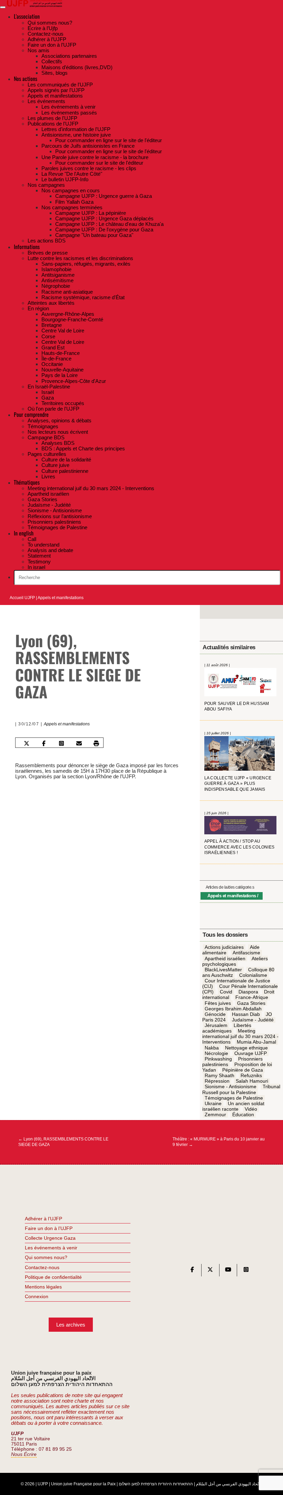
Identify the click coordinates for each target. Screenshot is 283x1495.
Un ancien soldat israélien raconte (233, 1106)
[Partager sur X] (26, 743)
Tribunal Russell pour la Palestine (241, 1089)
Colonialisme (253, 975)
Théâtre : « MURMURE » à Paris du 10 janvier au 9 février (219, 1142)
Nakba (212, 1048)
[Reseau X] (210, 1271)
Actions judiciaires (224, 947)
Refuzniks (251, 1075)
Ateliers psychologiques (234, 961)
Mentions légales (43, 1287)
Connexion (36, 1296)
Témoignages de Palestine (234, 1098)
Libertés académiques (226, 1028)
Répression (217, 1081)
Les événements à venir (51, 1247)
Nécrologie (216, 1053)
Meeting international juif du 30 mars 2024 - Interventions (240, 1036)
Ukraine (213, 1103)
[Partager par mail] (78, 743)
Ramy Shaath (219, 1075)
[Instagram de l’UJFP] (246, 1271)
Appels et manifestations (61, 597)
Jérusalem (216, 1025)
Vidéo (251, 1109)
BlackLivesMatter (223, 969)
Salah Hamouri (252, 1081)
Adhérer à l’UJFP (43, 1218)
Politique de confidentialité (53, 1277)
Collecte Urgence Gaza (50, 1238)
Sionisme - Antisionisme (230, 1087)
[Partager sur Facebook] (43, 743)
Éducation (243, 1114)
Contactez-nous (42, 1267)
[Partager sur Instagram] (61, 743)
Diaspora (248, 992)
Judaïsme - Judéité (253, 1019)
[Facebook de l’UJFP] (192, 1271)
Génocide (215, 1014)
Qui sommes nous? (46, 1257)
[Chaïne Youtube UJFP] (228, 1271)
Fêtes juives (218, 1003)
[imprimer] (96, 743)
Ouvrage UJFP (250, 1053)
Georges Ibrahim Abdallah (233, 1008)
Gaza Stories (251, 1003)
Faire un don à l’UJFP (48, 1228)
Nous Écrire (24, 1454)
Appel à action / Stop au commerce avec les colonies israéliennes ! (239, 847)
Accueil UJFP (22, 597)
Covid (226, 992)
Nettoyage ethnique (246, 1048)
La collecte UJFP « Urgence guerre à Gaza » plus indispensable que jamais (237, 784)
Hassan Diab (246, 1014)
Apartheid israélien (225, 958)
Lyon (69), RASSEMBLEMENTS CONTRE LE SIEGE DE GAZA (63, 1142)
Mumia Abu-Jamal (256, 1042)
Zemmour (215, 1114)
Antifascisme (246, 953)
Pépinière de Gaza (242, 1070)
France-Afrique (251, 997)
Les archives (70, 1325)
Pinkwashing (218, 1059)
